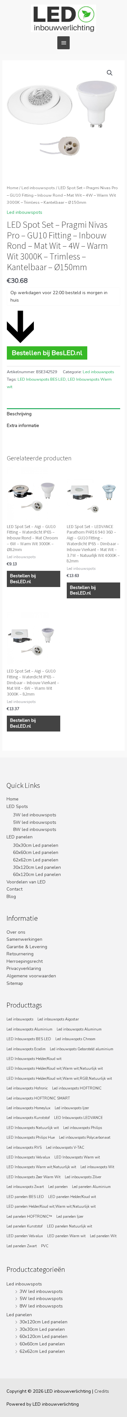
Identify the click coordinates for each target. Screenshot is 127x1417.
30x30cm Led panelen (35, 845)
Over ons (16, 932)
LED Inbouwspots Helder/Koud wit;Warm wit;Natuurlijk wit (55, 1068)
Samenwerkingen (24, 939)
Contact (14, 889)
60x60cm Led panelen (35, 852)
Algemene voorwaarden (31, 976)
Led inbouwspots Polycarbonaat (84, 1137)
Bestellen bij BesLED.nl (47, 352)
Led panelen (58, 1186)
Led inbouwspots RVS (24, 1147)
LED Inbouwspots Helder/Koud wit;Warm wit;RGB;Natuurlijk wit (59, 1078)
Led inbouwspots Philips (82, 1127)
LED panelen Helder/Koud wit (72, 1196)
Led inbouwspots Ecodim (26, 1049)
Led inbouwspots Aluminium (29, 1029)
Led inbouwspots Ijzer (72, 1108)
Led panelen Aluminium (91, 1186)
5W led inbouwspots (34, 822)
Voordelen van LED (26, 882)
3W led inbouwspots (34, 815)
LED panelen (20, 837)
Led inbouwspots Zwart (25, 1186)
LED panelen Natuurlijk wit (69, 1226)
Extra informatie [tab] (23, 425)
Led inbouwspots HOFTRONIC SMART (38, 1098)
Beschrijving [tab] (19, 414)
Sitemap (15, 983)
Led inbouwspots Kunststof (28, 1117)
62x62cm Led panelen (35, 860)
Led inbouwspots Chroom (75, 1039)
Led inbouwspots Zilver (83, 1177)
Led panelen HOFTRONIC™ (29, 1216)
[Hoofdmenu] (63, 42)
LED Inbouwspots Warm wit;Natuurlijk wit (41, 1167)
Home (12, 187)
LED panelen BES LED (25, 1196)
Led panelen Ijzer (69, 1216)
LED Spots (17, 806)
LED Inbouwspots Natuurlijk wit (33, 1127)
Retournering (20, 954)
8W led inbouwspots (34, 829)
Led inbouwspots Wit (97, 1167)
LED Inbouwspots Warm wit (77, 1157)
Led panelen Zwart (22, 1246)
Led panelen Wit (103, 1236)
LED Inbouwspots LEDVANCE (78, 1117)
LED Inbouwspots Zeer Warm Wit (34, 1177)
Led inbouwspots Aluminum (79, 1029)
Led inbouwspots (38, 187)
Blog (11, 896)
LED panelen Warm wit (66, 1236)
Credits (101, 1391)
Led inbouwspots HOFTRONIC (77, 1088)
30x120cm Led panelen (37, 867)
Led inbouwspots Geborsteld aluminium (81, 1049)
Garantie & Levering (27, 947)
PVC (45, 1246)
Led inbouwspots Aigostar (58, 1019)
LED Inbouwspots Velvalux (28, 1157)
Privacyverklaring (24, 968)
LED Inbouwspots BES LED (42, 379)
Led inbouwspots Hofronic (27, 1088)
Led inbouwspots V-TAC (65, 1147)
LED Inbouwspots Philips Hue (31, 1137)
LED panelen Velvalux (25, 1236)
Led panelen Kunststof (25, 1226)
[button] (110, 73)
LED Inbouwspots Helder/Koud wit (34, 1058)
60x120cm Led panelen (37, 874)
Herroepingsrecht (25, 961)
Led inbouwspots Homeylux (28, 1108)
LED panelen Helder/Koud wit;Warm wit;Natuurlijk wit (51, 1206)
